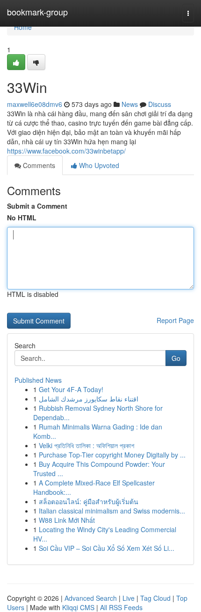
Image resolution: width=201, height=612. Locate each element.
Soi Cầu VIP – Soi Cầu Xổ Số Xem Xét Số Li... (106, 548)
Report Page (175, 320)
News (130, 104)
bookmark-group (37, 12)
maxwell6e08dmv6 (34, 104)
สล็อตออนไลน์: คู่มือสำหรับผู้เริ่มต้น (88, 501)
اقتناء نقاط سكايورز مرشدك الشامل (88, 398)
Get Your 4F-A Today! (71, 389)
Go (176, 358)
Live (128, 598)
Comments (38, 165)
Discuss (159, 104)
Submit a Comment (37, 206)
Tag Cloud (155, 598)
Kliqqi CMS (78, 607)
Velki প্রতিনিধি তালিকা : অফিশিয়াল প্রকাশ (86, 445)
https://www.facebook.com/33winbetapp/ (66, 150)
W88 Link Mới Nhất (67, 520)
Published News (38, 380)
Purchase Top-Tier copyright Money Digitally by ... (112, 454)
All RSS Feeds (121, 607)
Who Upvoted (98, 165)
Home (23, 27)
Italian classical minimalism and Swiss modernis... (112, 510)
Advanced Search (91, 598)
